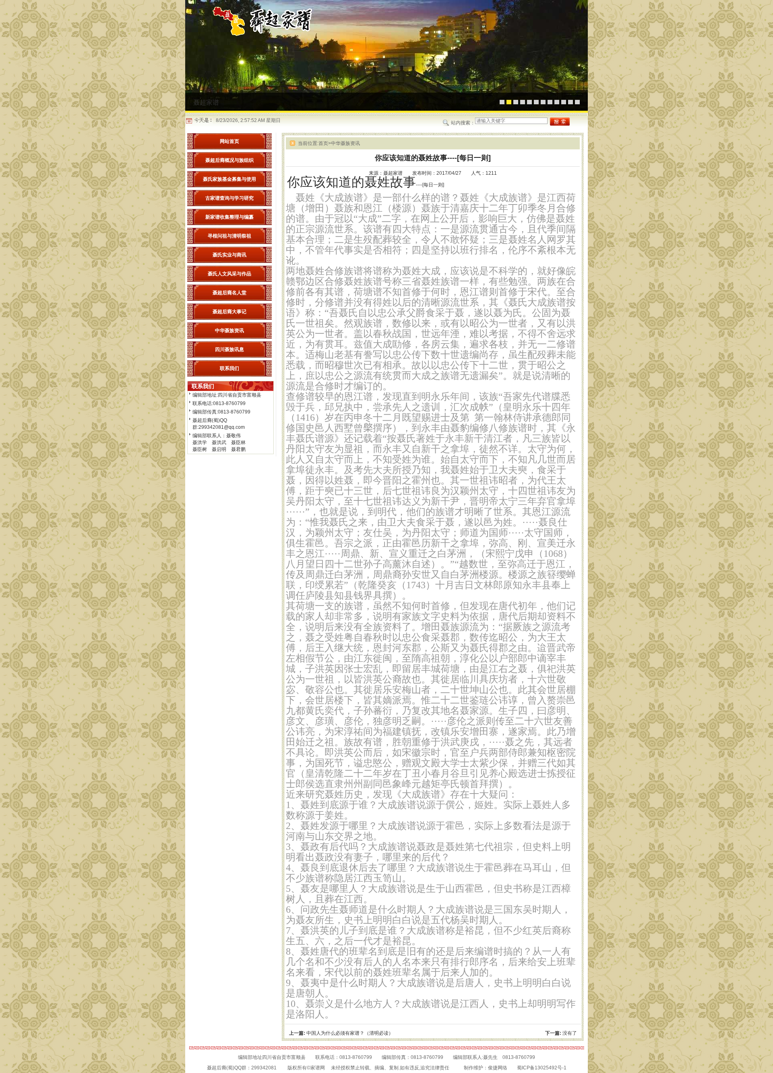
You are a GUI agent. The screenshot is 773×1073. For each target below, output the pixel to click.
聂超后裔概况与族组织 (229, 160)
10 (563, 102)
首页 (324, 143)
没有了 (569, 1033)
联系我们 (229, 368)
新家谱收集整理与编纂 (229, 217)
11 (570, 102)
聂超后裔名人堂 (229, 293)
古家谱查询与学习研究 (229, 198)
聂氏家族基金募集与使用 (229, 179)
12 (577, 102)
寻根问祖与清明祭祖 (229, 236)
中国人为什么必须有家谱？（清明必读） (349, 1033)
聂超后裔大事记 (229, 311)
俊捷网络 (497, 1068)
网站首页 (229, 141)
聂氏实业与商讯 (229, 255)
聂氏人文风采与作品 (229, 274)
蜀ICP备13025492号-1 (541, 1068)
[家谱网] (269, 35)
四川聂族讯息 (229, 349)
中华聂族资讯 (345, 143)
